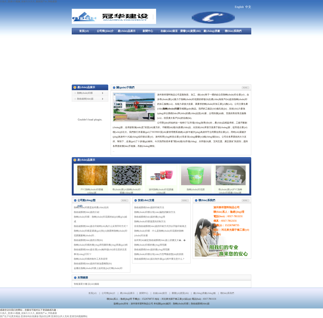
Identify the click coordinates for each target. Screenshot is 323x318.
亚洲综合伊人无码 (60, 316)
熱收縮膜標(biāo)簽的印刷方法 (149, 207)
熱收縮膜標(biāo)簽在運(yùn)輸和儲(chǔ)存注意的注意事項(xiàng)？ (100, 252)
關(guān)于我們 (125, 87)
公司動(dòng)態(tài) (87, 201)
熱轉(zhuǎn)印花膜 (196, 189)
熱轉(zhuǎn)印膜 (85, 93)
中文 (248, 6)
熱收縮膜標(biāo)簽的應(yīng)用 (149, 216)
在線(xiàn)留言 (169, 31)
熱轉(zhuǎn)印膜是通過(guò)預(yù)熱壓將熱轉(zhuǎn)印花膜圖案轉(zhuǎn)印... (100, 233)
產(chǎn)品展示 (127, 31)
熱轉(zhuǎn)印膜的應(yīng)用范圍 (150, 245)
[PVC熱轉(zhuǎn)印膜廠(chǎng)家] (92, 184)
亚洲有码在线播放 (30, 316)
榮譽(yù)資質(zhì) (190, 31)
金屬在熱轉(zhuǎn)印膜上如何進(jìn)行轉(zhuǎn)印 (98, 268)
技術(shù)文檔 (146, 200)
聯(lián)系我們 (233, 31)
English (239, 6)
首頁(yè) (84, 31)
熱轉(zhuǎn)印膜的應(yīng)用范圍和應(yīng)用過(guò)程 (101, 245)
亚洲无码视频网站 (78, 316)
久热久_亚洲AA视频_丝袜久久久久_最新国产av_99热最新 (28, 1)
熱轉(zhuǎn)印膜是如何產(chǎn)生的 (91, 207)
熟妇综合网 (44, 316)
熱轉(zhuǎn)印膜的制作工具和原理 (90, 259)
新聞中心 (148, 31)
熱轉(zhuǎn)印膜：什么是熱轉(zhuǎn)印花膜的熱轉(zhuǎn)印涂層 (159, 233)
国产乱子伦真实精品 (10, 316)
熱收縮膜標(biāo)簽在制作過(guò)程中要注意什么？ (159, 259)
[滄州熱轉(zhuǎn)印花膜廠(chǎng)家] (161, 184)
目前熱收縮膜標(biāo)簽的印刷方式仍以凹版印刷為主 (160, 226)
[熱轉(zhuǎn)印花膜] (196, 184)
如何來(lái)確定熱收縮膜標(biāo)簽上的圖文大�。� (160, 240)
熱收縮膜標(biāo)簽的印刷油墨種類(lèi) (93, 263)
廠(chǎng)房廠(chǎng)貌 (212, 32)
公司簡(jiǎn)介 (105, 31)
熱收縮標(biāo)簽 (85, 98)
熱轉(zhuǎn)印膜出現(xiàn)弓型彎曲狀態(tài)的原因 (158, 254)
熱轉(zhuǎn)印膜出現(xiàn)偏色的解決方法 (154, 212)
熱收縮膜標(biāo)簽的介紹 (86, 212)
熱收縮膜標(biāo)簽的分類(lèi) (88, 240)
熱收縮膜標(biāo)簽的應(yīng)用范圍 (152, 249)
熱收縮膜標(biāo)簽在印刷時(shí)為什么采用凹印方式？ (101, 226)
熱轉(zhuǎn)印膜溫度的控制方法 (150, 221)
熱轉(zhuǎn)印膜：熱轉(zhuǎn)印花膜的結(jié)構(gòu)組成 (100, 219)
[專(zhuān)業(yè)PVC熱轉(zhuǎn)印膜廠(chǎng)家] (231, 184)
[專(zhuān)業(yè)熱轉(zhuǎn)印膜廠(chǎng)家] (127, 184)
